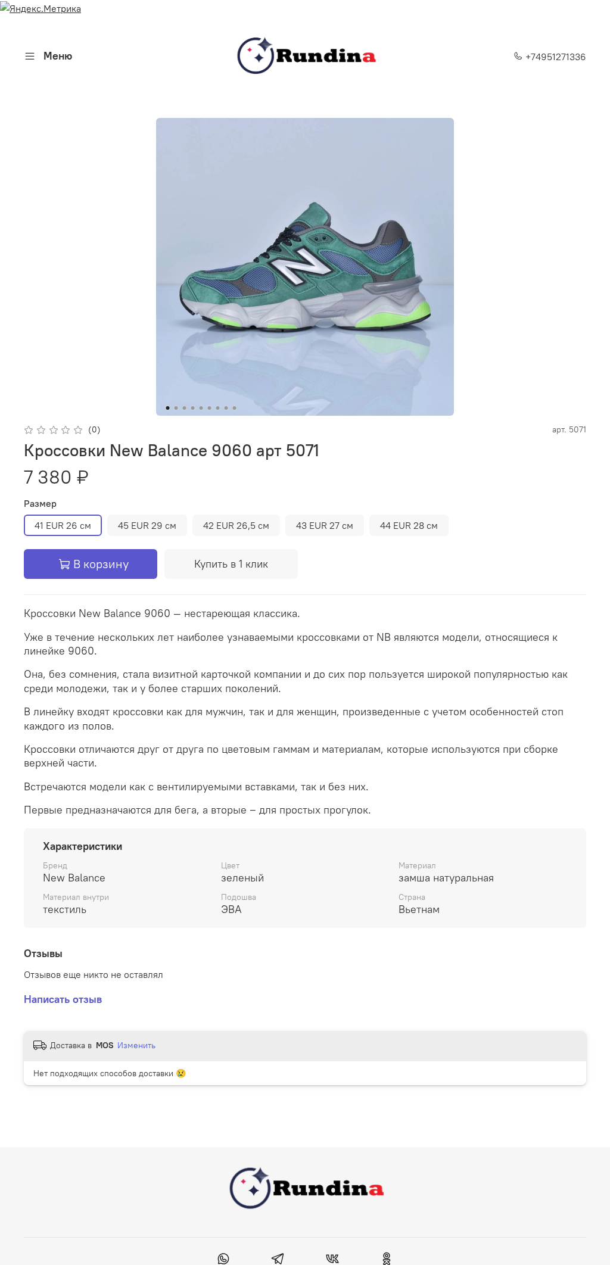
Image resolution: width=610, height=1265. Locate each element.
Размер (40, 503)
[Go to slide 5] (201, 408)
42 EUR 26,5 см (236, 525)
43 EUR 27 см (324, 525)
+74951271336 (554, 57)
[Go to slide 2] (176, 408)
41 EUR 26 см (63, 525)
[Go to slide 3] (184, 408)
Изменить (136, 1045)
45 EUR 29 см (147, 525)
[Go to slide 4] (193, 408)
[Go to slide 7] (218, 408)
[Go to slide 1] (168, 408)
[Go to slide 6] (209, 408)
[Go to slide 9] (234, 408)
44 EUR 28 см (409, 525)
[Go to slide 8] (226, 408)
